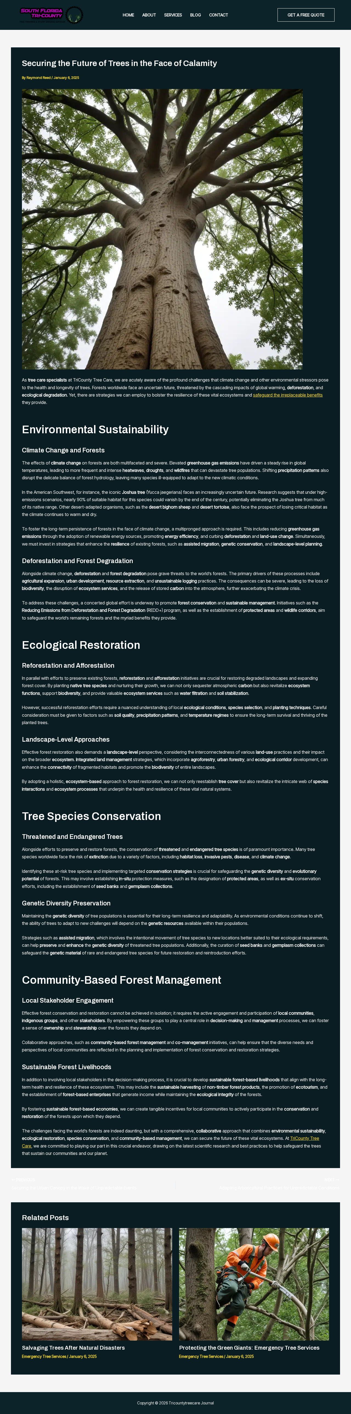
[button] (306, 15)
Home (128, 15)
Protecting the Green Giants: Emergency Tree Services (249, 1348)
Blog (195, 15)
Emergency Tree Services (44, 1356)
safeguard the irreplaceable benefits (288, 395)
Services (173, 15)
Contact (218, 15)
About (149, 15)
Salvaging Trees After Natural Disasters (73, 1348)
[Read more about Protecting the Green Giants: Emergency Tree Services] (254, 1284)
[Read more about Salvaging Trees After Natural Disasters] (97, 1284)
